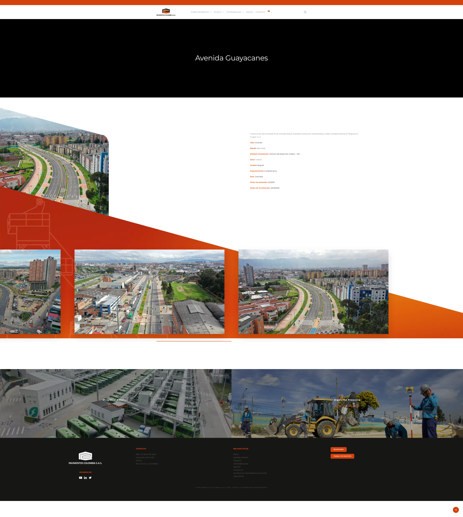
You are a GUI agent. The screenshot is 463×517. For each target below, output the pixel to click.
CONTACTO (238, 470)
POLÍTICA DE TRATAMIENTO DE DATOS (250, 473)
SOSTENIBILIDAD (240, 464)
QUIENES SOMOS (240, 457)
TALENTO (237, 461)
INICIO (236, 454)
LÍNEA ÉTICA (238, 476)
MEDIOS (236, 467)
